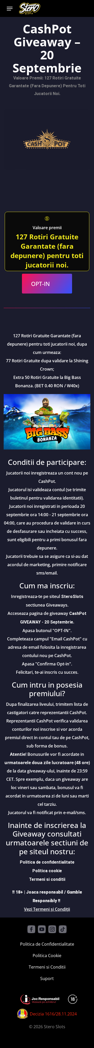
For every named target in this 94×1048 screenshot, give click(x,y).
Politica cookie (47, 870)
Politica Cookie (47, 955)
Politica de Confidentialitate (47, 944)
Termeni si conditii (47, 879)
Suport (47, 978)
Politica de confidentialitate (47, 862)
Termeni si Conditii (47, 967)
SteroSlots (72, 596)
